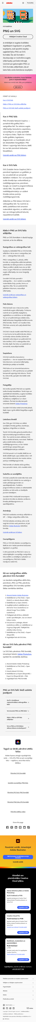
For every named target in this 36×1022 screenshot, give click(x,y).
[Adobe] (9, 3)
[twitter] (10, 1008)
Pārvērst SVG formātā (18, 773)
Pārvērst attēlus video (18, 812)
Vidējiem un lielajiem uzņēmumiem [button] (13, 982)
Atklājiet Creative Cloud (18, 37)
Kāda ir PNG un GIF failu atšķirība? (14, 718)
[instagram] (7, 1008)
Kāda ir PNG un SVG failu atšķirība (14, 104)
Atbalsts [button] (5, 991)
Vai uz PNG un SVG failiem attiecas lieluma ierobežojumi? (16, 727)
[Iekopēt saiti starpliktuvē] (28, 827)
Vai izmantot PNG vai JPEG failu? (17, 711)
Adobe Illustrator (14, 526)
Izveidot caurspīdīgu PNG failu (18, 783)
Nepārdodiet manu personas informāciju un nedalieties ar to (16, 1016)
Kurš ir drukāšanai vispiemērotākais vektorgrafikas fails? (17, 702)
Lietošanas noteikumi (8, 1014)
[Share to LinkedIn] (16, 827)
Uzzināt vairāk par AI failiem (12, 532)
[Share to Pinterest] (20, 827)
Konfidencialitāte (25, 1011)
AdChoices (7, 1019)
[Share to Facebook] (7, 827)
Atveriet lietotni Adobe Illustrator (17, 595)
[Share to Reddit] (24, 827)
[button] (23, 2)
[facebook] (4, 1008)
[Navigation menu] (3, 3)
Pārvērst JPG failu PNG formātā (18, 793)
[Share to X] (11, 827)
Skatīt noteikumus (11, 954)
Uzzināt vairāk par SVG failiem (14, 219)
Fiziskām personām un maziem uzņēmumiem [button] (15, 978)
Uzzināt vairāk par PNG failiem (14, 155)
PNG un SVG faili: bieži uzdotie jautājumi (16, 108)
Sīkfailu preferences (18, 1014)
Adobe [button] (5, 995)
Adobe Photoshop (21, 404)
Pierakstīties (30, 3)
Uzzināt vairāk (18, 862)
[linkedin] (13, 1008)
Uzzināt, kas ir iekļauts (12, 927)
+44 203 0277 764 (18, 969)
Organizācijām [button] (7, 987)
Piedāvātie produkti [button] (8, 999)
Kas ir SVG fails (8, 100)
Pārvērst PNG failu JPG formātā (18, 802)
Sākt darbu (18, 87)
